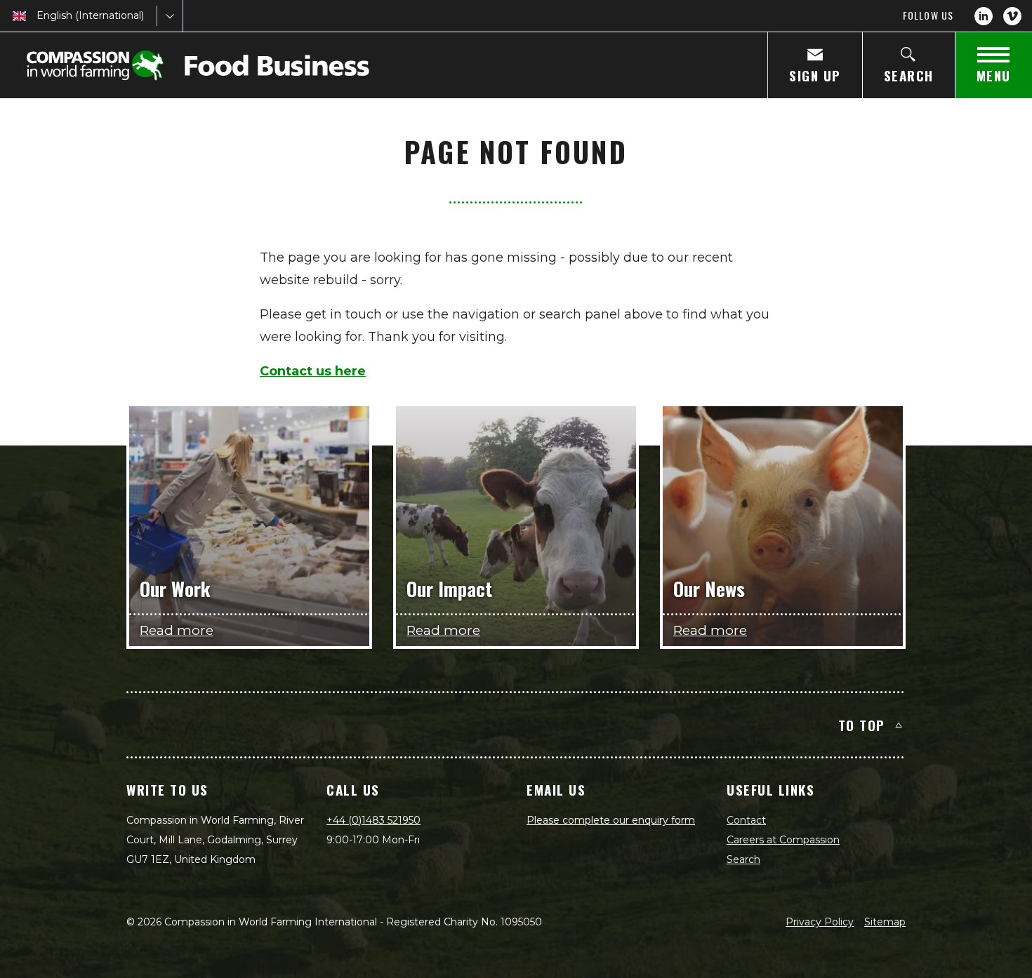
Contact (746, 820)
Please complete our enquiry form (611, 820)
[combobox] (38, 15)
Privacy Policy (820, 922)
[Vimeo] (1012, 16)
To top (861, 725)
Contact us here (313, 371)
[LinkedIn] (983, 16)
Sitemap (885, 922)
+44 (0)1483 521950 (373, 820)
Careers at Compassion (783, 839)
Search (743, 859)
